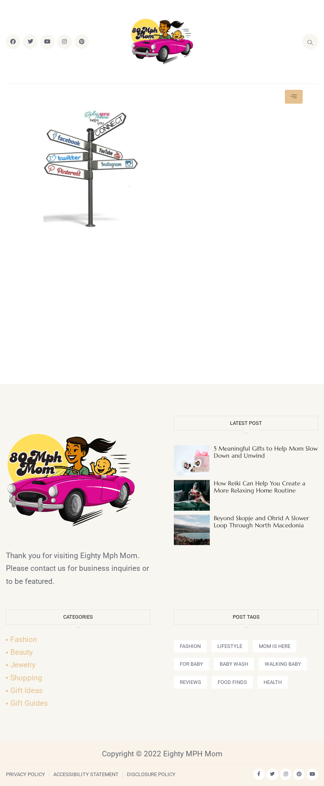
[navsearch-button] (310, 41)
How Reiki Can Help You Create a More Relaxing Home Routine (259, 486)
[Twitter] (30, 41)
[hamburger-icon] (294, 97)
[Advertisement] (162, 310)
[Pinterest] (82, 41)
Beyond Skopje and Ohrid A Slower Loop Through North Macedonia (261, 521)
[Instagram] (64, 41)
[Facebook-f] (259, 774)
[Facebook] (13, 41)
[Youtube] (47, 41)
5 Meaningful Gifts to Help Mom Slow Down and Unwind (266, 452)
